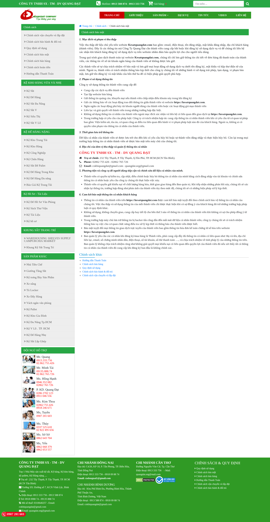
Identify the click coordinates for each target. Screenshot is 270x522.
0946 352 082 (44, 382)
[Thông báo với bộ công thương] (165, 480)
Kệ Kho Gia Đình (36, 315)
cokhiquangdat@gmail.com (32, 506)
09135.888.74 (44, 371)
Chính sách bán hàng (92, 264)
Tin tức (203, 15)
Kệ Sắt (30, 90)
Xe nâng (31, 283)
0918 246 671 (44, 407)
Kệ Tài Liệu (33, 214)
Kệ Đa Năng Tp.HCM (39, 322)
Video (222, 15)
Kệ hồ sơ (31, 221)
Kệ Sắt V (31, 110)
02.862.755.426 (45, 363)
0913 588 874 (56, 495)
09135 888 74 (48, 499)
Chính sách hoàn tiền (38, 67)
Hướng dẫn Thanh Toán (94, 260)
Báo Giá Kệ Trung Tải (39, 184)
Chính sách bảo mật (37, 54)
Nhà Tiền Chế (34, 264)
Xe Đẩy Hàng (34, 296)
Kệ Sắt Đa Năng (35, 103)
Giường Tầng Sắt (36, 271)
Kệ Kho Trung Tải (36, 140)
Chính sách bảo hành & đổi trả (97, 271)
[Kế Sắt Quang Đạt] (38, 15)
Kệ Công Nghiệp (36, 152)
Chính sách (100, 26)
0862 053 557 (44, 449)
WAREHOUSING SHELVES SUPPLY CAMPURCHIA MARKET (47, 239)
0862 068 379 (44, 446)
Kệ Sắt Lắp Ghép (36, 341)
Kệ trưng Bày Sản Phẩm (40, 277)
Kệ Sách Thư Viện (37, 208)
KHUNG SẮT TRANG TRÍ (40, 230)
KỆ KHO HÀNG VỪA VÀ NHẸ (43, 82)
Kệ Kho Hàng (34, 146)
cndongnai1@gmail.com (98, 478)
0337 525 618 (44, 427)
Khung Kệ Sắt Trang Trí (40, 247)
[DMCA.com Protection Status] (145, 480)
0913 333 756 (40, 495)
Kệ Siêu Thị (33, 116)
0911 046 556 (44, 396)
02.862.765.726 (45, 374)
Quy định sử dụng (91, 268)
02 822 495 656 (45, 430)
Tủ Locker (32, 290)
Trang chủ (112, 15)
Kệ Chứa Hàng (34, 159)
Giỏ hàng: (160, 3)
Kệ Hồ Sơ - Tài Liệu (35, 193)
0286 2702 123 (44, 393)
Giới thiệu (136, 15)
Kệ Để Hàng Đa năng (38, 178)
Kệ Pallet (31, 309)
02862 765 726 (44, 385)
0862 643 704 (44, 438)
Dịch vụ (183, 15)
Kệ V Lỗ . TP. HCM (38, 328)
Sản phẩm (160, 15)
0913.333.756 (44, 360)
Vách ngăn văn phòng (38, 302)
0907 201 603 (44, 415)
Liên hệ (241, 15)
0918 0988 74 (32, 499)
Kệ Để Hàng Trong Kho (40, 172)
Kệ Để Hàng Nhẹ (36, 334)
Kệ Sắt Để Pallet (35, 165)
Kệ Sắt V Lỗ (33, 122)
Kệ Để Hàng (33, 97)
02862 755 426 (44, 405)
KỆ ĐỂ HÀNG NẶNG (37, 131)
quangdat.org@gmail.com (42, 510)
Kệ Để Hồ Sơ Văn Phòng (40, 202)
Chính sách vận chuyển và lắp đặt (99, 275)
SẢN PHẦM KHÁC (35, 256)
